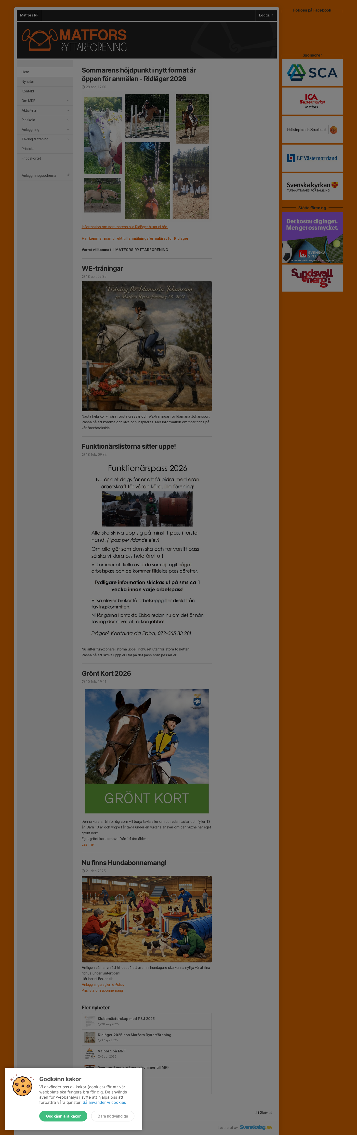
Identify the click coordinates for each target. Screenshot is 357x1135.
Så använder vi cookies (104, 1102)
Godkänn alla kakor (63, 1116)
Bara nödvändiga (113, 1116)
